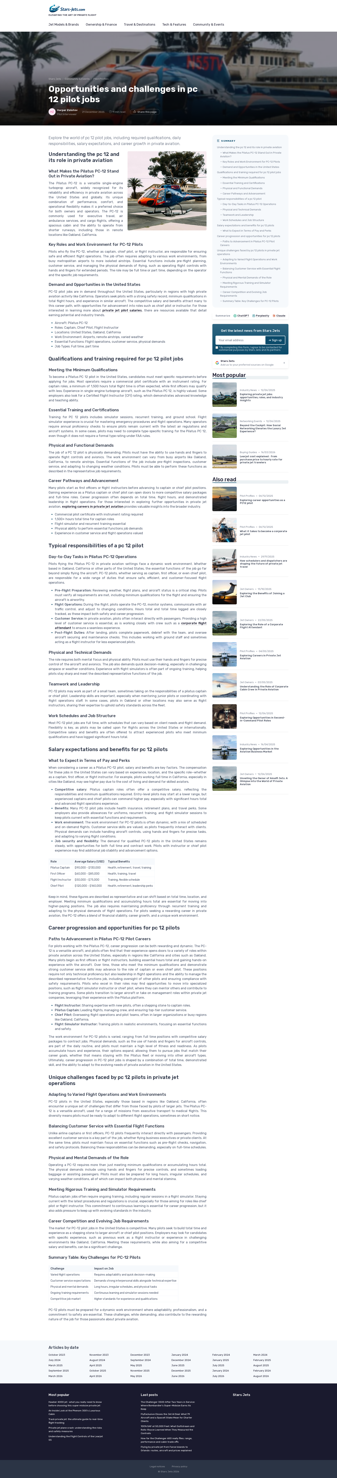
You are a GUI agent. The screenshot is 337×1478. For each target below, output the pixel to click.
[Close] (239, 729)
